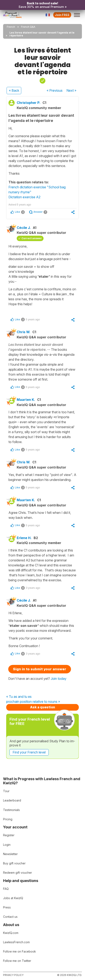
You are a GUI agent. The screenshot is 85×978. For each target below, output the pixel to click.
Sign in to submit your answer (39, 669)
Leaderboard (12, 800)
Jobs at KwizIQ (13, 898)
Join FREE (62, 15)
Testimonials (11, 810)
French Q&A (28, 26)
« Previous (55, 90)
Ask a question (42, 707)
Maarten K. (26, 400)
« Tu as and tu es (19, 697)
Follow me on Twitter (17, 960)
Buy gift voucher (14, 863)
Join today (58, 678)
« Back (14, 90)
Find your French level (29, 752)
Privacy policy (13, 975)
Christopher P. (28, 103)
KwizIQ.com (10, 933)
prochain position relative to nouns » (33, 702)
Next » (71, 90)
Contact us (10, 916)
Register (8, 835)
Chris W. (23, 332)
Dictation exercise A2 (24, 197)
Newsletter (10, 854)
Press (7, 907)
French (11, 26)
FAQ (6, 888)
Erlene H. (24, 538)
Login (7, 844)
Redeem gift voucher (17, 872)
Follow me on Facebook (19, 951)
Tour (6, 791)
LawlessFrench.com (16, 942)
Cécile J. (24, 228)
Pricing (7, 819)
